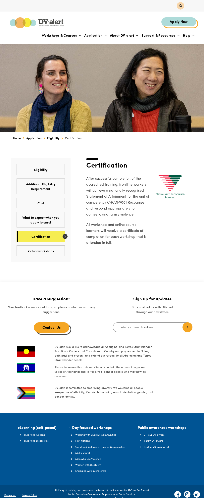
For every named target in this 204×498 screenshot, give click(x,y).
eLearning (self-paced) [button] (37, 427)
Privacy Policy (29, 494)
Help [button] (187, 35)
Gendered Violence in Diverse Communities (100, 447)
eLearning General (34, 434)
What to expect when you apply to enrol (40, 219)
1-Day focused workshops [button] (90, 427)
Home (17, 138)
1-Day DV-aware (153, 440)
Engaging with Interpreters (90, 471)
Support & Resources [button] (158, 35)
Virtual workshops (41, 251)
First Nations (82, 440)
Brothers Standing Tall (156, 447)
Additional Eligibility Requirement (40, 186)
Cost (40, 203)
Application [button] (93, 35)
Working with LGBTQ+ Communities (95, 434)
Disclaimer (10, 494)
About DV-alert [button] (122, 35)
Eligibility (40, 169)
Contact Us (51, 327)
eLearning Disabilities (36, 440)
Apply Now (179, 21)
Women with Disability (88, 465)
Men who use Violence (88, 459)
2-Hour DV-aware (154, 434)
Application (33, 138)
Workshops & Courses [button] (60, 35)
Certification (40, 236)
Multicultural (82, 453)
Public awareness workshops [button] (162, 427)
